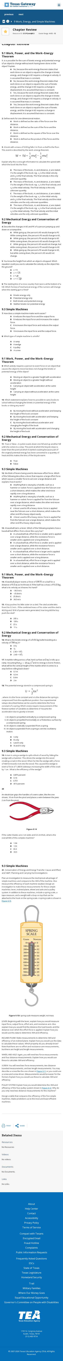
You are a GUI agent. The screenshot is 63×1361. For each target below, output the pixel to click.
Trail (31, 1283)
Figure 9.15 (6, 901)
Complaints (31, 1247)
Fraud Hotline (31, 1243)
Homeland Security (31, 1277)
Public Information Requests (31, 1252)
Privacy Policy (31, 1222)
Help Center (31, 1208)
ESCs (31, 1263)
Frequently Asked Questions (31, 1258)
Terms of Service (31, 1227)
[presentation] (32, 156)
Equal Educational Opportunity (31, 1297)
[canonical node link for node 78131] (4, 21)
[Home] (19, 5)
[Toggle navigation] (59, 4)
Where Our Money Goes (31, 1293)
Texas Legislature (31, 1272)
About (31, 1204)
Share (22, 1126)
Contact (31, 1213)
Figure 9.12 (46, 1088)
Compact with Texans (31, 1233)
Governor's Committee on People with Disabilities (31, 1302)
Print (8, 1126)
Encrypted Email (31, 1238)
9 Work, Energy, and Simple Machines (34, 21)
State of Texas (31, 1268)
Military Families (31, 1288)
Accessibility (31, 1218)
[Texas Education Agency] (29, 1316)
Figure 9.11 (41, 1071)
